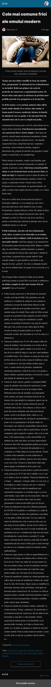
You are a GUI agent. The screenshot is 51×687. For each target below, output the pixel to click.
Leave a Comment (25, 664)
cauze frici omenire (26, 650)
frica (25, 653)
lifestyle (5, 656)
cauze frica (12, 650)
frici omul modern (36, 653)
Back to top (44, 676)
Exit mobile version (25, 683)
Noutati (26, 645)
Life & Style (17, 645)
